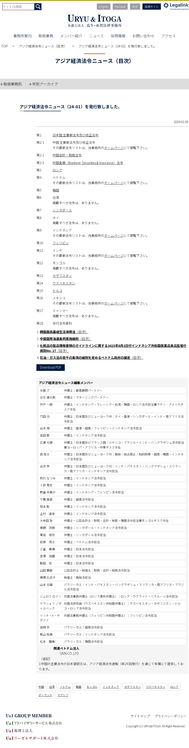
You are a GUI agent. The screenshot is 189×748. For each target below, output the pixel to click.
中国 (41, 687)
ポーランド (45, 695)
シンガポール (62, 210)
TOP (4, 46)
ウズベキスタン (64, 283)
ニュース (96, 35)
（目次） (64, 331)
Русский (120, 7)
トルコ (57, 290)
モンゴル (91, 687)
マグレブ (62, 695)
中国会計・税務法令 (67, 155)
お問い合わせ (143, 35)
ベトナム (65, 687)
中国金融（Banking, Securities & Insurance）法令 (88, 162)
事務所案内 (22, 35)
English (103, 7)
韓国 (56, 190)
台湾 (52, 687)
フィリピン (61, 243)
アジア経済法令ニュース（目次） (43, 46)
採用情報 (118, 35)
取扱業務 (45, 35)
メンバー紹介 (71, 35)
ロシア (57, 170)
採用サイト (152, 7)
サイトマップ (140, 716)
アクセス (168, 35)
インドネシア (111, 687)
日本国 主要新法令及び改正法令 (75, 135)
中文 (135, 7)
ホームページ (114, 147)
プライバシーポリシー (170, 716)
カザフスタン (62, 275)
